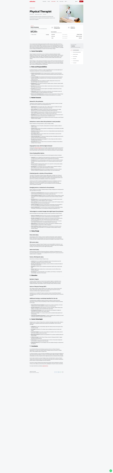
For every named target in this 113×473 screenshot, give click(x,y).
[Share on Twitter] (57, 372)
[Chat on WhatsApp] (110, 470)
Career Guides (53, 1)
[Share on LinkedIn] (59, 372)
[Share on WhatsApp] (61, 372)
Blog (57, 1)
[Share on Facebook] (55, 372)
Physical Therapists (38, 147)
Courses (49, 1)
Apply (81, 1)
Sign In (76, 1)
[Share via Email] (63, 372)
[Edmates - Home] (32, 1)
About (65, 1)
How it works (61, 1)
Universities (44, 1)
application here (45, 365)
